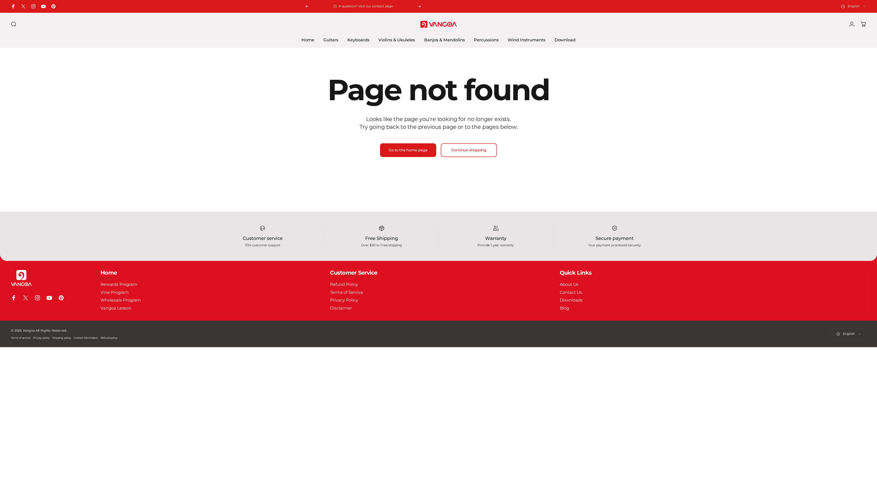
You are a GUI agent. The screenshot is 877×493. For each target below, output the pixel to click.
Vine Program (114, 292)
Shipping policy (61, 337)
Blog (564, 308)
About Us (569, 284)
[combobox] (853, 6)
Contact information (86, 337)
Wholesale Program (120, 300)
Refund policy (109, 337)
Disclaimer (341, 308)
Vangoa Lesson (115, 308)
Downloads (571, 300)
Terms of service (20, 337)
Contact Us (571, 292)
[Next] (419, 6)
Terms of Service (346, 292)
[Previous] (307, 6)
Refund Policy (344, 284)
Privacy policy (41, 337)
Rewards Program (118, 284)
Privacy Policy (344, 300)
